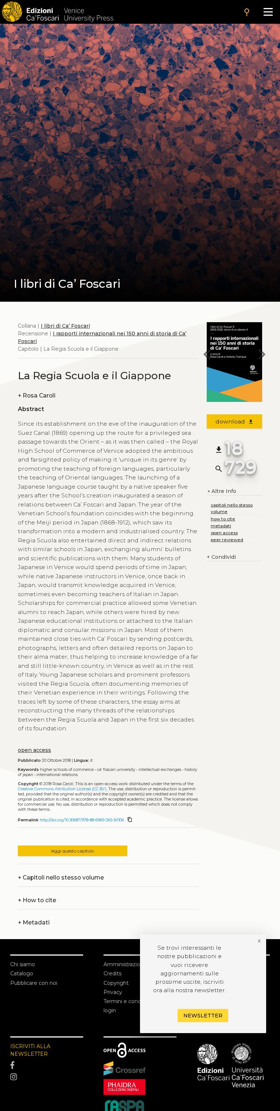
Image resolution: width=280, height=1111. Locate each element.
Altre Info (221, 491)
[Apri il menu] (268, 12)
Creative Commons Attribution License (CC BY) (62, 789)
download (234, 421)
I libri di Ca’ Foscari (65, 326)
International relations (57, 774)
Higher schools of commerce (67, 769)
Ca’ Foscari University (116, 769)
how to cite (223, 518)
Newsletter (202, 1015)
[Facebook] (46, 1065)
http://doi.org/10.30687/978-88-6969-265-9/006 (82, 820)
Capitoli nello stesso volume (61, 877)
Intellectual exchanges (160, 769)
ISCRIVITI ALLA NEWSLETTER (30, 1050)
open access (34, 750)
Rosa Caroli (36, 395)
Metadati (34, 922)
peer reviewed (227, 539)
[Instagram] (46, 1077)
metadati (221, 525)
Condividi (221, 557)
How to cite (37, 900)
